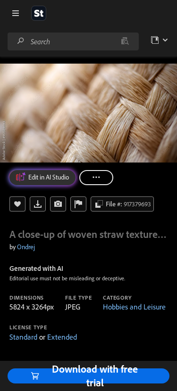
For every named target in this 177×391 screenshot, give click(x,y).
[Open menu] (16, 13)
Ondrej (26, 247)
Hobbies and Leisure (134, 306)
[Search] (21, 41)
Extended (62, 337)
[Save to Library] (17, 204)
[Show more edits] (96, 177)
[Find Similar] (58, 204)
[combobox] (73, 41)
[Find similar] (125, 41)
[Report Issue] (78, 204)
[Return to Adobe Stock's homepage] (38, 13)
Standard (23, 337)
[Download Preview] (38, 204)
